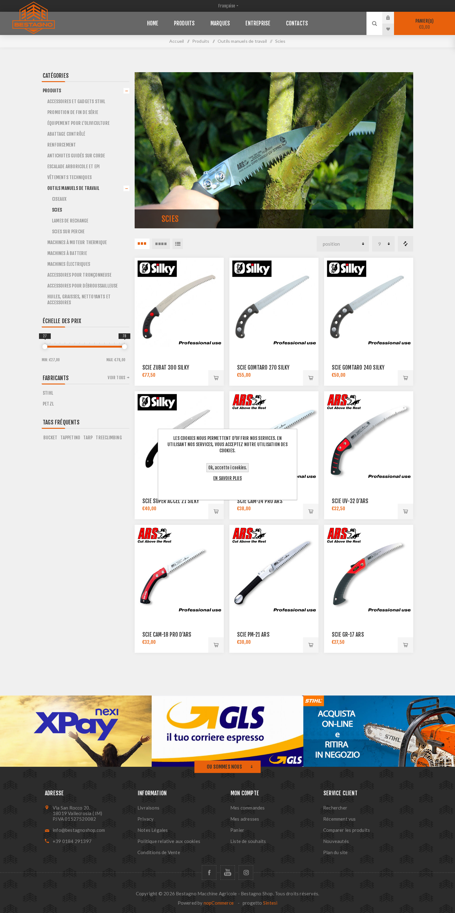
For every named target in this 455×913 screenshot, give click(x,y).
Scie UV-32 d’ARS (350, 501)
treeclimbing (109, 438)
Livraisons (148, 807)
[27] (44, 346)
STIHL (48, 393)
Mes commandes (247, 807)
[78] (124, 346)
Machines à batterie (67, 253)
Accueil (176, 41)
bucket (50, 438)
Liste (177, 244)
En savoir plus (227, 478)
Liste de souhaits (248, 841)
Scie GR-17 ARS (348, 634)
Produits (52, 91)
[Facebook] (209, 872)
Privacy (145, 819)
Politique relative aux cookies (168, 841)
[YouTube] (227, 872)
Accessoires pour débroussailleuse (82, 286)
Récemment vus (339, 819)
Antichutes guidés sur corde (76, 156)
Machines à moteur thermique (77, 242)
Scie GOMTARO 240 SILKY (358, 367)
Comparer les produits (405, 244)
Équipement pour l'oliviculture (78, 123)
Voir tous (116, 377)
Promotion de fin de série (72, 112)
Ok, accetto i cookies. (227, 467)
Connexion (393, 18)
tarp (88, 438)
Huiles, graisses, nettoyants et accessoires (78, 299)
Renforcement (61, 145)
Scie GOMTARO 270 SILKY (263, 367)
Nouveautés (336, 841)
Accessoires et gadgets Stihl (76, 101)
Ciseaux (59, 199)
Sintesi (270, 903)
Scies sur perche (68, 232)
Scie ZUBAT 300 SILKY (165, 367)
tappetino (70, 438)
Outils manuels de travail (73, 188)
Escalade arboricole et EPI (73, 166)
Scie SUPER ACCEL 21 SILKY (170, 501)
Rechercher (335, 807)
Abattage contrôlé (66, 134)
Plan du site (335, 852)
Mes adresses (244, 819)
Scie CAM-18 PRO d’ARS (166, 634)
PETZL (48, 404)
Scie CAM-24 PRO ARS (260, 501)
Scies (57, 210)
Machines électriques (68, 264)
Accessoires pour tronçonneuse (79, 275)
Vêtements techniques (69, 177)
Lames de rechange (70, 221)
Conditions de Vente (158, 852)
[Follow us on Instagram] (246, 872)
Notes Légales (152, 830)
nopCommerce (219, 903)
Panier (423, 24)
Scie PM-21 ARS (253, 634)
